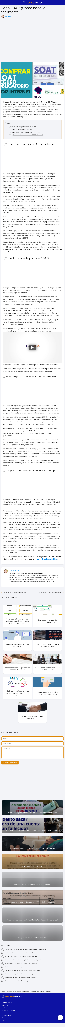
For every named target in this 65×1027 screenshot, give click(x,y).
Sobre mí (4, 1020)
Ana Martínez (8, 16)
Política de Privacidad (8, 1010)
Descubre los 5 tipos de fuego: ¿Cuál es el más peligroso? (23, 960)
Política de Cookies (7, 1008)
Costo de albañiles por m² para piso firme (18, 967)
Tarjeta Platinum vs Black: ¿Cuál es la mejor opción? (21, 963)
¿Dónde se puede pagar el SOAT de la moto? (27, 132)
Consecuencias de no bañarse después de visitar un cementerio (25, 949)
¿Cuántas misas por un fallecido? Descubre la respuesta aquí (24, 953)
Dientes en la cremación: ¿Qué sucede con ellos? (20, 977)
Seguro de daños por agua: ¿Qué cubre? (15, 592)
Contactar (5, 1018)
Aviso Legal (5, 1005)
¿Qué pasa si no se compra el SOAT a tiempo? (27, 135)
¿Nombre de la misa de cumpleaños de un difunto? (21, 956)
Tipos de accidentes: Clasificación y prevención (19, 981)
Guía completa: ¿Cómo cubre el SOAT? (50, 592)
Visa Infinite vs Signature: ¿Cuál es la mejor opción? (21, 974)
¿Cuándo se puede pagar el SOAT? (21, 129)
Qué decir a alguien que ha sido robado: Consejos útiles (22, 970)
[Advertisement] (32, 40)
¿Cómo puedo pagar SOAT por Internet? (22, 127)
